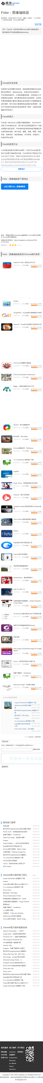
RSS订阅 (4, 1055)
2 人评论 (26, 439)
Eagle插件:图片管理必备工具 (22, 542)
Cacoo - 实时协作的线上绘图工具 (24, 661)
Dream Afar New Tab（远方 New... (14, 954)
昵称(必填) (36, 749)
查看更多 (21, 169)
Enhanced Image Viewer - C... (13, 960)
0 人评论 (26, 265)
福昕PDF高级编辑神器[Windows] (24, 625)
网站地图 (4, 1052)
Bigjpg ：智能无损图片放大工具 (23, 386)
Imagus (15, 301)
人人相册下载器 (8, 910)
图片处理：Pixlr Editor (20, 436)
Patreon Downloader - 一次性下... (14, 931)
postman (12, 1052)
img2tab (16, 471)
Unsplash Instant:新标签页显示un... (14, 963)
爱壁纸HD (6, 904)
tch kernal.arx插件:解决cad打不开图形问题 (27, 613)
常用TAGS (4, 1057)
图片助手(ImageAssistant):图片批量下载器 (17, 829)
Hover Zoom (7, 890)
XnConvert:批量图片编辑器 (22, 363)
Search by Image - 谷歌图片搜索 (24, 684)
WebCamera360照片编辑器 (12, 916)
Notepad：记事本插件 (34, 737)
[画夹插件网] (11, 6)
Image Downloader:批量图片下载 (25, 702)
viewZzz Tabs (7, 945)
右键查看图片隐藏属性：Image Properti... (16, 901)
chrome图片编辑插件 (10, 237)
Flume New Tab (8, 968)
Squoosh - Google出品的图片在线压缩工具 (27, 324)
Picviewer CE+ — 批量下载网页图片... (15, 937)
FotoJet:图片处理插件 (20, 554)
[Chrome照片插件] (34, 875)
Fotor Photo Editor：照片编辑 (24, 729)
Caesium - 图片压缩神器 (21, 495)
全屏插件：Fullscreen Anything (13, 913)
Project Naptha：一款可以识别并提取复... (16, 843)
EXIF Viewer (7, 866)
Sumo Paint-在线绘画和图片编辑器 (24, 519)
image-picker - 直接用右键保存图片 (14, 934)
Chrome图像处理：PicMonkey (23, 448)
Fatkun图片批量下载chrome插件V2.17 (15, 884)
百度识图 (16, 637)
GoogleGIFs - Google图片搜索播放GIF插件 (27, 312)
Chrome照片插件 (18, 20)
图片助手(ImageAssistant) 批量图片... (15, 855)
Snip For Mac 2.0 (19, 589)
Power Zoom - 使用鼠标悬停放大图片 (25, 483)
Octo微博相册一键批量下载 (12, 942)
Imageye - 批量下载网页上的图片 (14, 948)
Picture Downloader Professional (24, 374)
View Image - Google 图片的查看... (14, 957)
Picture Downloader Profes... (12, 896)
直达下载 (38, 24)
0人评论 (38, 18)
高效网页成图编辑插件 (20, 566)
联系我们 (20, 1052)
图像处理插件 (10, 235)
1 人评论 (26, 304)
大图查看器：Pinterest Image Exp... (15, 852)
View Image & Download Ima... (13, 939)
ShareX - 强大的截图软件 (21, 425)
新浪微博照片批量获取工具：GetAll (14, 898)
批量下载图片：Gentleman (22, 673)
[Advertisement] (21, 57)
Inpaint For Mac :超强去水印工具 (24, 262)
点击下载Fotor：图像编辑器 (14, 186)
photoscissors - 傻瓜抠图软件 (23, 577)
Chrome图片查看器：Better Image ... (15, 849)
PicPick (15, 531)
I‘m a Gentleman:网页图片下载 (23, 460)
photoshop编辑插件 (21, 235)
